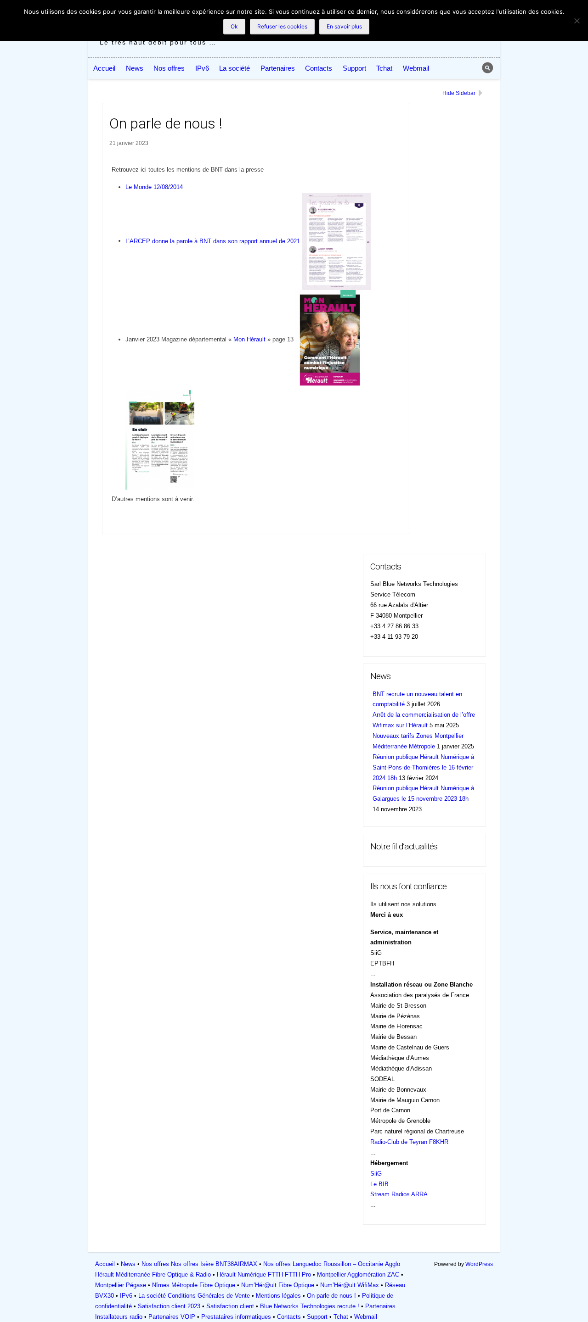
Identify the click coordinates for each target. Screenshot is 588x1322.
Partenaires (277, 68)
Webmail (416, 68)
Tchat (384, 68)
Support (354, 68)
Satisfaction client (230, 1306)
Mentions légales (278, 1295)
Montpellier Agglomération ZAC (358, 1274)
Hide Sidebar (458, 93)
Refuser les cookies (282, 26)
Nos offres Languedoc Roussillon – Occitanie (323, 1264)
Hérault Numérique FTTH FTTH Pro (264, 1274)
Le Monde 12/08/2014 (154, 187)
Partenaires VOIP (171, 1316)
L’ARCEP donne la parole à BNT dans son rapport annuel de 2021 (212, 240)
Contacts (318, 68)
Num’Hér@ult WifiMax (349, 1285)
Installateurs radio (118, 1316)
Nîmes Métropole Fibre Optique (193, 1285)
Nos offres (169, 68)
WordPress (479, 1264)
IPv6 (202, 68)
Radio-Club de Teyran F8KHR (409, 1141)
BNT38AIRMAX (236, 1264)
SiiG (376, 1173)
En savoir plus (344, 26)
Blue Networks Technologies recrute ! (309, 1306)
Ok (234, 26)
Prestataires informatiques (236, 1316)
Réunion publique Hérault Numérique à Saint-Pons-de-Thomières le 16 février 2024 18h (423, 767)
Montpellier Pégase (120, 1285)
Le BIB (379, 1184)
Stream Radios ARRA (399, 1194)
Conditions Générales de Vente (209, 1295)
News (134, 68)
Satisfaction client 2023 (169, 1306)
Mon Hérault (249, 339)
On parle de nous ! (331, 1295)
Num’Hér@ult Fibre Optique (277, 1285)
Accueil (104, 68)
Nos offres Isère (192, 1264)
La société (234, 68)
